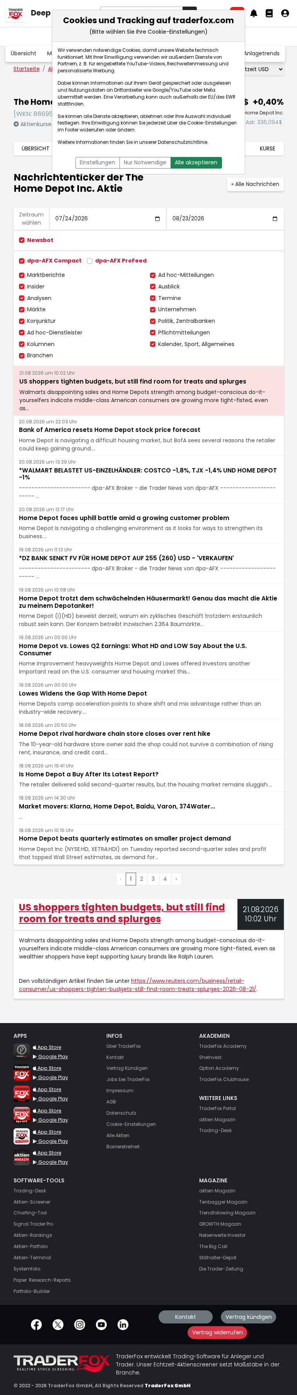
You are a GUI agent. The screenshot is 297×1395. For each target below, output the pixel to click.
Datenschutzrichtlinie (182, 142)
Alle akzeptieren (196, 162)
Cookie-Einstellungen (212, 123)
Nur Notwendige (145, 162)
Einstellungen (97, 162)
